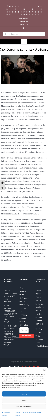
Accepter (24, 394)
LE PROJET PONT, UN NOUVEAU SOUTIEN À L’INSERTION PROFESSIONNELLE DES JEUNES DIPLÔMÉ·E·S (11, 334)
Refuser (24, 400)
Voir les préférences (24, 407)
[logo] (24, 5)
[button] (44, 370)
